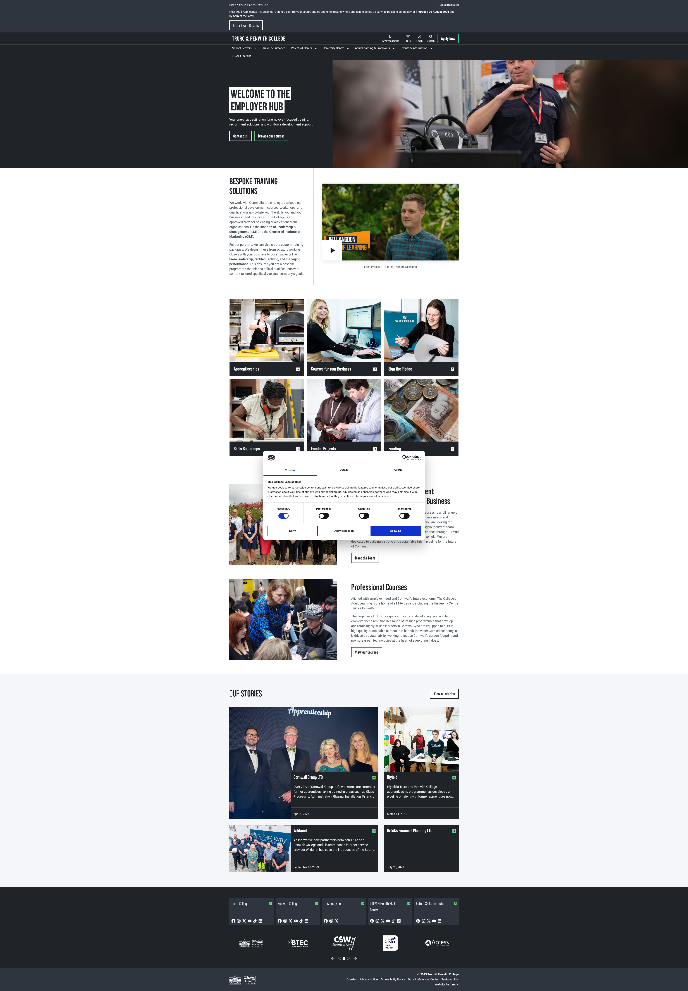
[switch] (324, 516)
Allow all (395, 530)
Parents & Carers (305, 49)
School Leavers (246, 49)
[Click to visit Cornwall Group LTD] (303, 763)
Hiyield (392, 777)
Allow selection (344, 530)
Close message (449, 4)
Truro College (240, 903)
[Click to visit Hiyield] (421, 739)
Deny (292, 530)
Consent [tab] (290, 470)
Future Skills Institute (430, 903)
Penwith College (288, 903)
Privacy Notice (369, 979)
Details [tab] (344, 469)
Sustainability (450, 979)
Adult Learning (243, 55)
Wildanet (300, 830)
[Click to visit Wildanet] (260, 848)
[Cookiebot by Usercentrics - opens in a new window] (405, 457)
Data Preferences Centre (423, 979)
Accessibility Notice (393, 979)
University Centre (337, 49)
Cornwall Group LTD (308, 777)
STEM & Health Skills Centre (383, 906)
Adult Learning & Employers (376, 49)
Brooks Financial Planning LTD (409, 830)
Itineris (454, 984)
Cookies (352, 979)
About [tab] (398, 469)
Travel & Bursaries (273, 48)
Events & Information (418, 49)
